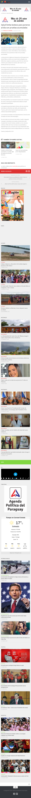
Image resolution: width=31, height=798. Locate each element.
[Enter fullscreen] (28, 478)
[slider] (8, 478)
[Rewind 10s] (1, 478)
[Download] (26, 478)
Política (3, 663)
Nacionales (4, 406)
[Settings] (20, 478)
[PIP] (23, 478)
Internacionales (5, 575)
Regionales (10, 13)
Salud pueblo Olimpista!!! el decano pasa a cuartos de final (14, 776)
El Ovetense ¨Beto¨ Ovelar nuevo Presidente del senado (14, 707)
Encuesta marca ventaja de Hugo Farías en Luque (12, 665)
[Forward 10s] (6, 478)
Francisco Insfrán (7, 30)
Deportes (3, 732)
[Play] (4, 478)
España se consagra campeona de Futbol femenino (13, 755)
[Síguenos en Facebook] (26, 171)
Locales (3, 13)
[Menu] (29, 2)
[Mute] (12, 478)
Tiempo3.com (18, 552)
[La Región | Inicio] (7, 2)
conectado (15, 166)
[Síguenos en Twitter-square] (29, 171)
